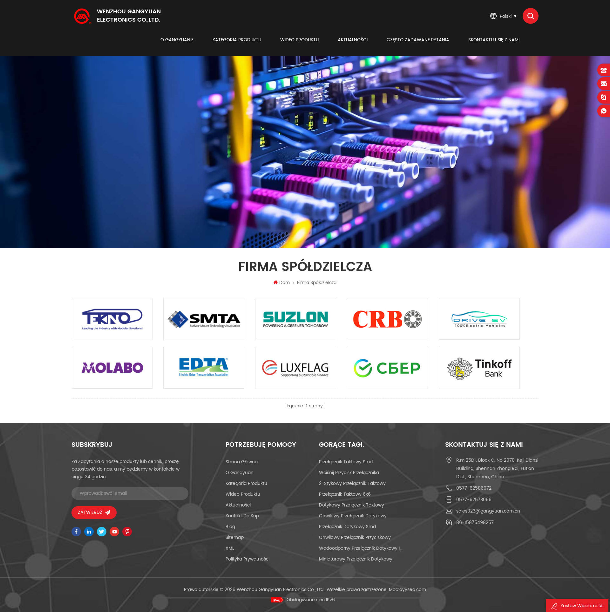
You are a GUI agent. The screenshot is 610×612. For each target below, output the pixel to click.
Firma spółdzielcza (316, 282)
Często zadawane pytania (418, 40)
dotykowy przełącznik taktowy (351, 505)
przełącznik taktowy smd (346, 462)
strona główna (242, 462)
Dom (284, 282)
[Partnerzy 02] (387, 368)
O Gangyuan (240, 472)
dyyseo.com (412, 589)
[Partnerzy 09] (203, 319)
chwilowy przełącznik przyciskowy (355, 537)
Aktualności (353, 40)
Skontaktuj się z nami (493, 40)
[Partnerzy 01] (479, 368)
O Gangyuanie (176, 40)
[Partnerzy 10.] (112, 319)
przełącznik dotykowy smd (347, 526)
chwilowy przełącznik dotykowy (353, 516)
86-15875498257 (475, 522)
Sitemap (235, 537)
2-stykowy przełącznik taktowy (352, 483)
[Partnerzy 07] (387, 319)
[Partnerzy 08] (295, 319)
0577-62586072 (473, 488)
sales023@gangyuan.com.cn (488, 511)
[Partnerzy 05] (112, 368)
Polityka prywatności (247, 559)
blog (230, 526)
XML (230, 548)
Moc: (407, 589)
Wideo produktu (299, 40)
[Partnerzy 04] (203, 368)
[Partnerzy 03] (295, 368)
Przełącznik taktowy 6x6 (345, 494)
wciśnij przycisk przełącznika (349, 472)
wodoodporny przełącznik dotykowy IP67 (361, 548)
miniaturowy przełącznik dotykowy (355, 559)
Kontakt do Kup (242, 516)
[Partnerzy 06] (479, 319)
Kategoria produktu (237, 40)
